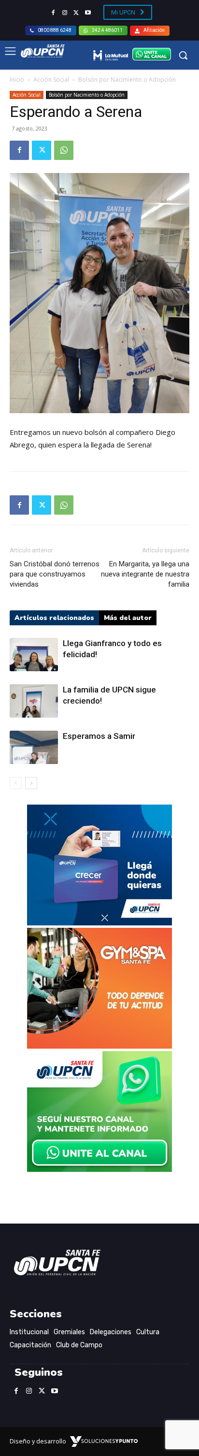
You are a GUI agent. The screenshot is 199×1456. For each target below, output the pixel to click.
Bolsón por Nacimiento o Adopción (127, 79)
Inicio (17, 79)
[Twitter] (76, 13)
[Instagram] (65, 13)
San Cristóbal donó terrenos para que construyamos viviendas (55, 574)
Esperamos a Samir (99, 736)
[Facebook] (53, 13)
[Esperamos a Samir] (34, 747)
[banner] (99, 1169)
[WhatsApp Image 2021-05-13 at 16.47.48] (99, 1046)
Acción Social (51, 79)
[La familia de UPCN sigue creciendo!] (34, 701)
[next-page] (31, 783)
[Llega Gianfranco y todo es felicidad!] (34, 654)
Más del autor (128, 617)
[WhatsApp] (63, 150)
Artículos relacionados (54, 617)
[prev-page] (16, 783)
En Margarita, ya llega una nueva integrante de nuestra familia (145, 574)
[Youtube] (88, 13)
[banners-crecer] (99, 922)
